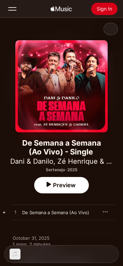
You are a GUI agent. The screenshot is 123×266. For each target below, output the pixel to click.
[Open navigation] (12, 8)
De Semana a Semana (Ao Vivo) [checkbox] (55, 212)
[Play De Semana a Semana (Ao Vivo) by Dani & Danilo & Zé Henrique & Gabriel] (15, 212)
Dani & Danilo (31, 161)
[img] (61, 9)
